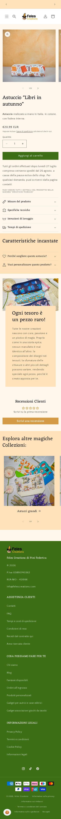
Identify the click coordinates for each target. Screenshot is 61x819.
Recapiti (46, 812)
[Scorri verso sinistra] (23, 88)
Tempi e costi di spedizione (21, 621)
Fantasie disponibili (17, 680)
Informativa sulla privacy (43, 796)
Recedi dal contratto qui (20, 636)
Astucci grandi (27, 511)
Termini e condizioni (18, 739)
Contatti (11, 606)
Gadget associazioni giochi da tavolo (27, 710)
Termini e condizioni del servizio (32, 807)
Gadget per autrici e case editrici (24, 703)
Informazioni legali (17, 754)
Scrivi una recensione (30, 421)
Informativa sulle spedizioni (26, 812)
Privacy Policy (14, 732)
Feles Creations (22, 796)
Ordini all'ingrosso (17, 688)
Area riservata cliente (18, 644)
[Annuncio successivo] (54, 4)
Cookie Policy (14, 747)
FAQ (9, 613)
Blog (9, 672)
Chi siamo (12, 665)
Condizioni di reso (17, 628)
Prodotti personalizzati (19, 695)
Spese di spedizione (24, 131)
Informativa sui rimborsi (32, 802)
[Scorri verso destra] (38, 88)
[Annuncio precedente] (6, 4)
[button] (7, 16)
